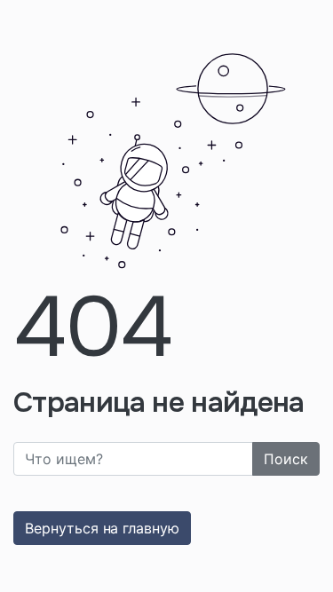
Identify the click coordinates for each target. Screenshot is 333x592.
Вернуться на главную (102, 528)
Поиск (286, 459)
